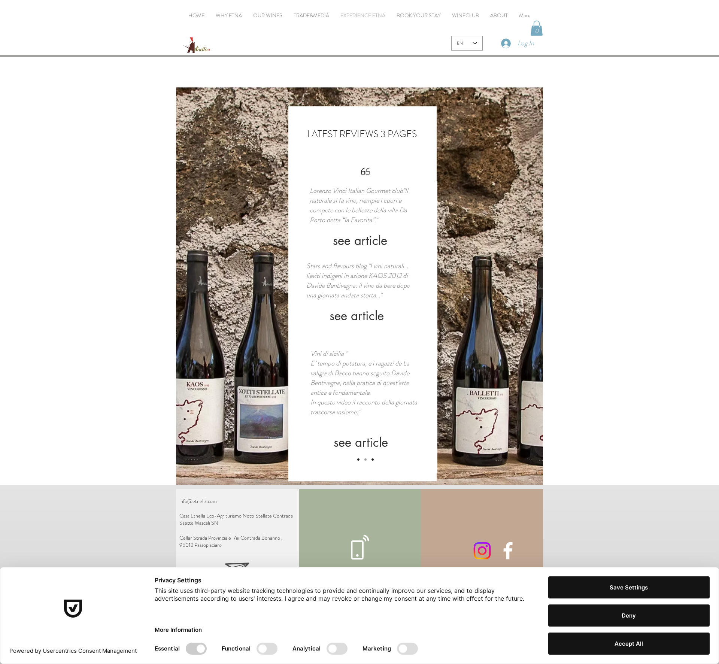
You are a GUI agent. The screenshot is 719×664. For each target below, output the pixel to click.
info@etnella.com (198, 501)
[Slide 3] (372, 459)
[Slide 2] (365, 459)
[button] (536, 28)
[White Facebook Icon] (508, 550)
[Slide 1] (358, 459)
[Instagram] (482, 550)
